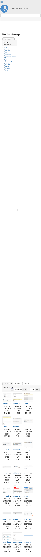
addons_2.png (7, 473)
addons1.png (18, 427)
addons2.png (29, 427)
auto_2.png (17, 542)
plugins (7, 64)
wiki (6, 70)
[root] (5, 48)
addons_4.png (29, 473)
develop (8, 54)
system (7, 66)
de (6, 52)
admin (7, 50)
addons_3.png (18, 473)
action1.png (6, 403)
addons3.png (7, 450)
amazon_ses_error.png (11, 519)
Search (26, 383)
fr (5, 58)
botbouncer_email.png (32, 542)
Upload (17, 383)
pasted (9, 62)
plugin (7, 60)
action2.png (28, 403)
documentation (10, 56)
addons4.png (18, 450)
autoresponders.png (31, 519)
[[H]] (5, 8)
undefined (8, 68)
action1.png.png (19, 403)
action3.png (6, 427)
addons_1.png (29, 450)
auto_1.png (7, 542)
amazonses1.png (19, 496)
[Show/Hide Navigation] (1, 2)
